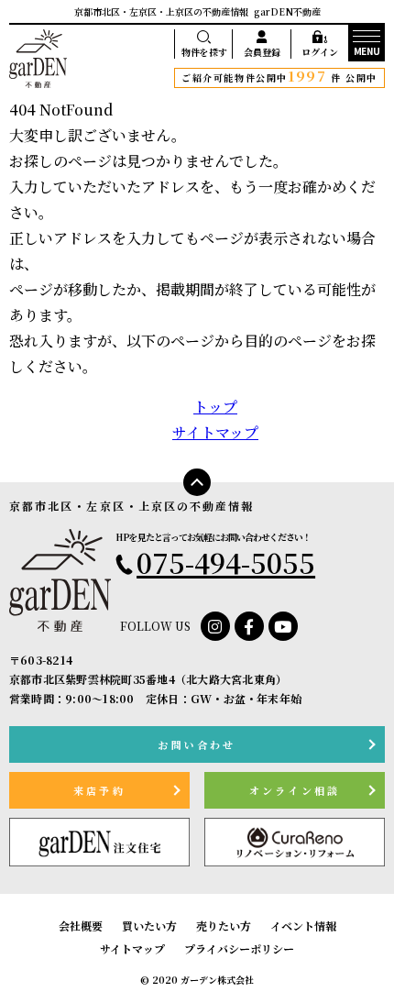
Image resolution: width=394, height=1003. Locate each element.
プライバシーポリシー (239, 948)
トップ (215, 406)
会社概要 (81, 925)
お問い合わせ (196, 744)
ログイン (319, 52)
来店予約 (99, 790)
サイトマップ (215, 432)
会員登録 (262, 52)
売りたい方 (223, 925)
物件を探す (204, 52)
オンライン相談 (294, 790)
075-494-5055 (226, 562)
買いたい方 (149, 925)
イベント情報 (303, 925)
